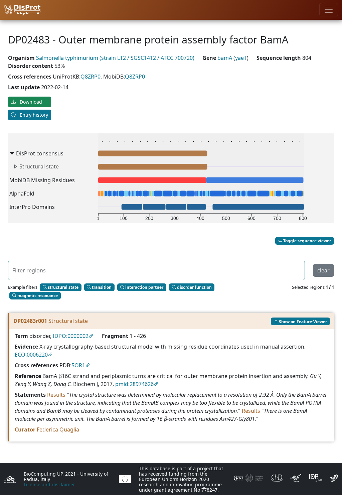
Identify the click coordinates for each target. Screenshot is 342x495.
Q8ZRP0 (90, 76)
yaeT (241, 57)
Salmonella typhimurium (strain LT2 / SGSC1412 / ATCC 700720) (115, 57)
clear (323, 270)
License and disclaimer (49, 484)
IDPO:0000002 (71, 336)
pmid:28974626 (134, 384)
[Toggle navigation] (328, 9)
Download (30, 102)
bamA (225, 57)
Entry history (33, 115)
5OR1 (78, 365)
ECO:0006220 (31, 354)
